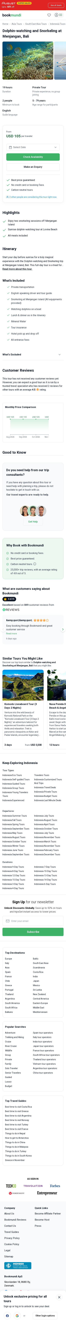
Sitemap (8, 1256)
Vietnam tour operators (44, 1064)
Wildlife (8, 1050)
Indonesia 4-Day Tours (13, 888)
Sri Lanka (37, 990)
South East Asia (40, 963)
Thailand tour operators (44, 1059)
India (35, 976)
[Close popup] (59, 1297)
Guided (8, 1077)
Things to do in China (15, 1142)
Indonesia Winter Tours (13, 846)
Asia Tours (17, 24)
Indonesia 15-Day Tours (13, 880)
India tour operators (42, 1041)
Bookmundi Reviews (15, 1219)
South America (12, 1003)
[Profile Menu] (59, 15)
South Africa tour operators (46, 1055)
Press (38, 1225)
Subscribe (33, 931)
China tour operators (43, 1073)
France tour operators (43, 1050)
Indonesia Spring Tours (13, 824)
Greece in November (15, 1160)
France (8, 976)
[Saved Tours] (49, 15)
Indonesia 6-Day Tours (45, 884)
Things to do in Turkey (15, 1151)
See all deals (56, 5)
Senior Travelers (13, 1073)
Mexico (36, 985)
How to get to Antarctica (17, 1138)
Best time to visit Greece (17, 1111)
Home (5, 24)
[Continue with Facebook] (7, 1315)
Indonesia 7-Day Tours (45, 867)
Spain (8, 972)
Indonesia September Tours (15, 828)
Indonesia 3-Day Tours (13, 884)
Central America (41, 999)
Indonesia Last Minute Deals (47, 800)
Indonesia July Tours (44, 816)
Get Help (33, 521)
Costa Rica (38, 972)
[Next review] (62, 629)
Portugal (9, 990)
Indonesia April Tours (44, 824)
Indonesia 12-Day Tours (13, 875)
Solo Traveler (11, 1068)
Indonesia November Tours (47, 837)
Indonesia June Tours (12, 850)
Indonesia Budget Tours (45, 796)
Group (8, 1055)
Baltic (35, 958)
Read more (11, 633)
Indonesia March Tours (45, 841)
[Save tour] (8, 74)
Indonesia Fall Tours (11, 820)
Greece (8, 985)
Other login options (45, 1315)
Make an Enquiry (33, 166)
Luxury (8, 1081)
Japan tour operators (43, 1046)
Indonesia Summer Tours (14, 816)
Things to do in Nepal (15, 1133)
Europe (8, 958)
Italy (7, 963)
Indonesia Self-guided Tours (16, 779)
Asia (7, 967)
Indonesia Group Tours (13, 788)
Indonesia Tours (57, 24)
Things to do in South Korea (18, 1156)
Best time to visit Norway (17, 1120)
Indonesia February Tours (46, 850)
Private (8, 1059)
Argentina (10, 999)
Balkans (9, 1012)
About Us (9, 1213)
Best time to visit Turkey (16, 1124)
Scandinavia (39, 967)
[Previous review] (3, 629)
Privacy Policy (12, 1238)
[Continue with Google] (17, 1315)
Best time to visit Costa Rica (18, 1107)
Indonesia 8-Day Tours (13, 871)
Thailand (9, 994)
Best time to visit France (16, 1129)
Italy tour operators (42, 1037)
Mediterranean (40, 1012)
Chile (7, 981)
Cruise (8, 1041)
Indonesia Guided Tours (13, 784)
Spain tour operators (43, 1033)
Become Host (42, 1219)
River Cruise (11, 1046)
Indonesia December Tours (47, 854)
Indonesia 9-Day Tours (13, 867)
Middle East (38, 1007)
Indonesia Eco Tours (12, 775)
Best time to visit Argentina (18, 1115)
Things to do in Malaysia (16, 1147)
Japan (36, 981)
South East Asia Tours (36, 24)
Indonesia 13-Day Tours (45, 875)
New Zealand (39, 994)
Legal (7, 1250)
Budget (8, 1086)
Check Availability (33, 156)
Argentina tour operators (45, 1068)
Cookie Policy (11, 1244)
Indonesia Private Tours (45, 792)
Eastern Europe (40, 1003)
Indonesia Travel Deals (45, 787)
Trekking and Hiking (14, 1037)
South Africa (11, 1007)
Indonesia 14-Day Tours (45, 880)
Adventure (10, 1033)
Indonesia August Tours (13, 837)
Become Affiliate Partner (48, 1213)
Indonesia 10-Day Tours (45, 871)
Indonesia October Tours (14, 841)
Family (8, 1064)
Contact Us (10, 1225)
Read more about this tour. (17, 269)
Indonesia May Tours (12, 833)
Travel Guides (11, 1232)
